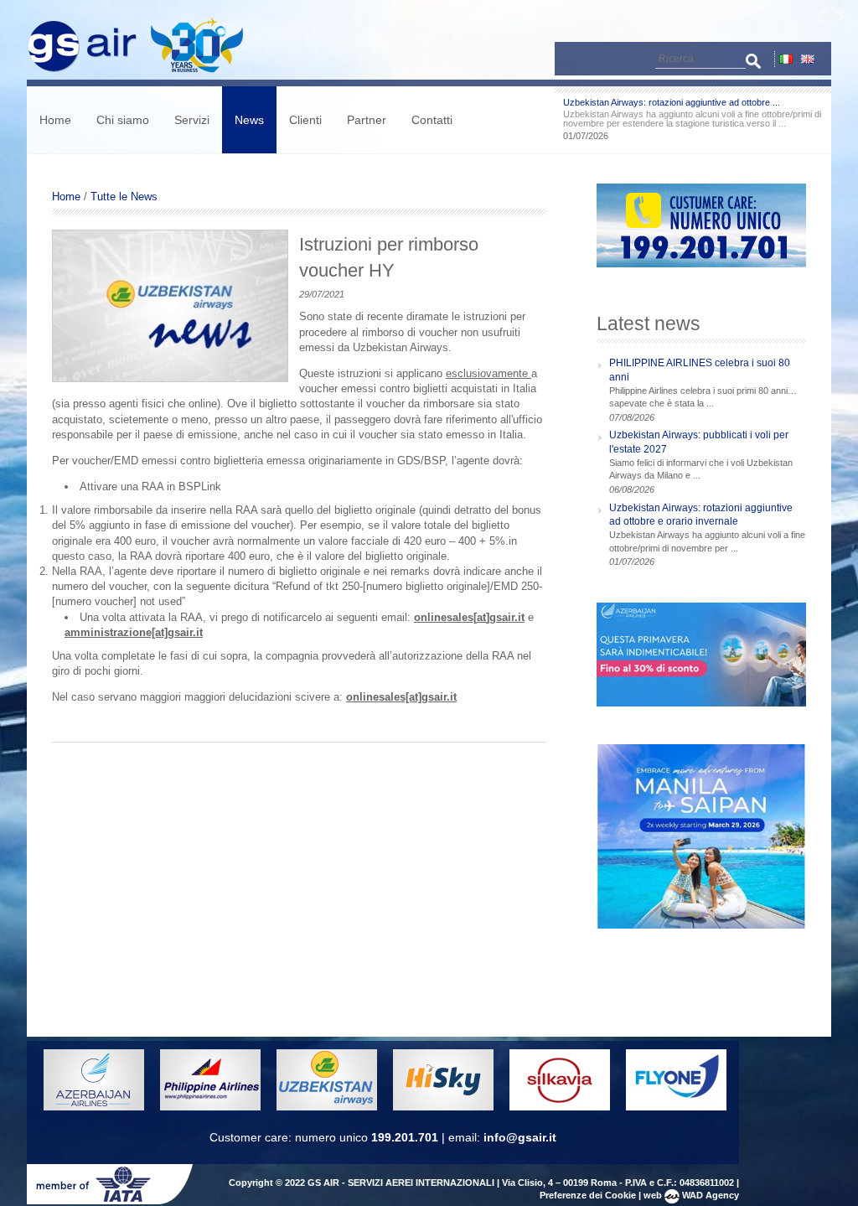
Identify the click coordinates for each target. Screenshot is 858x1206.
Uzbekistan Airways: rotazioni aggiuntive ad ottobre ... (671, 102)
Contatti (431, 120)
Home (55, 120)
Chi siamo (122, 120)
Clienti (305, 120)
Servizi (191, 120)
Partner (366, 120)
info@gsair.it (519, 1137)
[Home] (143, 71)
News (249, 120)
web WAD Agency (691, 1195)
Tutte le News (124, 196)
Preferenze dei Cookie (588, 1195)
